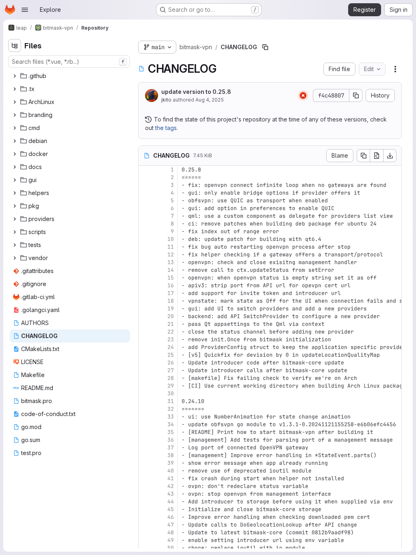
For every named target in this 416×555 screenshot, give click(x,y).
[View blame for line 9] (145, 231)
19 (170, 308)
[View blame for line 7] (145, 216)
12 (170, 254)
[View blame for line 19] (145, 308)
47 (170, 524)
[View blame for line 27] (145, 370)
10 (170, 239)
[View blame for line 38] (145, 455)
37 (170, 447)
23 (170, 339)
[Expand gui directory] (15, 180)
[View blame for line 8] (145, 224)
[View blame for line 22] (145, 332)
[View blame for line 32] (145, 409)
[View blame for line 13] (145, 262)
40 (170, 470)
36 (170, 439)
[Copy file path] (265, 47)
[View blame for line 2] (145, 177)
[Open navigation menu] (24, 9)
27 (170, 370)
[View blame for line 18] (145, 301)
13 (170, 262)
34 (170, 424)
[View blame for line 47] (145, 525)
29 (170, 385)
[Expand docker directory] (15, 154)
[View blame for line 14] (145, 270)
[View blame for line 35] (145, 432)
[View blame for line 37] (145, 447)
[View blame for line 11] (145, 247)
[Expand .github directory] (15, 76)
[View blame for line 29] (145, 386)
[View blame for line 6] (145, 208)
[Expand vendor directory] (15, 258)
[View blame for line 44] (145, 501)
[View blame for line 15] (145, 278)
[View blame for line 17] (145, 293)
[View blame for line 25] (145, 355)
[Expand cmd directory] (15, 128)
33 (170, 416)
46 (170, 517)
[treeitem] (70, 75)
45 (170, 509)
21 (170, 324)
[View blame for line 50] (145, 548)
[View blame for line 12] (145, 254)
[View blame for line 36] (145, 440)
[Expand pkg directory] (15, 206)
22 (170, 331)
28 (170, 378)
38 (170, 455)
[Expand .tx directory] (15, 89)
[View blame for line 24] (145, 347)
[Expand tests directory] (15, 245)
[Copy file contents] (363, 155)
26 (170, 362)
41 (170, 478)
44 (170, 501)
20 (170, 316)
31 (170, 401)
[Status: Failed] (303, 95)
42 (170, 486)
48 (170, 532)
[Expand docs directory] (15, 167)
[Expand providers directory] (15, 219)
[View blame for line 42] (145, 486)
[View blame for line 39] (145, 463)
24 (170, 347)
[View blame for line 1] (145, 169)
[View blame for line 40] (145, 471)
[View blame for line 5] (145, 200)
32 (170, 408)
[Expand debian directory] (15, 141)
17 (170, 293)
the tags (166, 127)
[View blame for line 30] (145, 393)
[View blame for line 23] (145, 339)
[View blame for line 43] (145, 494)
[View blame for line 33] (145, 417)
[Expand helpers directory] (15, 193)
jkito (166, 100)
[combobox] (69, 61)
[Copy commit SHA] (355, 95)
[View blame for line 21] (145, 324)
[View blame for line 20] (145, 316)
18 (170, 300)
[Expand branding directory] (15, 115)
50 (170, 547)
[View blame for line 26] (145, 362)
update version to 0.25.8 (196, 91)
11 (170, 246)
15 (170, 277)
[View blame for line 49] (145, 540)
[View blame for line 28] (145, 378)
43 (170, 493)
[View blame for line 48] (145, 532)
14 (170, 270)
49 (170, 540)
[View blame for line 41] (145, 478)
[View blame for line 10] (145, 239)
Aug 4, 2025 (209, 100)
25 (170, 354)
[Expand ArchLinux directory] (15, 102)
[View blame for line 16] (145, 285)
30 (170, 393)
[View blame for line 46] (145, 517)
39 (170, 463)
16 (170, 285)
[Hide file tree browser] (14, 45)
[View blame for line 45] (145, 509)
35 (170, 432)
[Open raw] (376, 155)
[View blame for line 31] (145, 401)
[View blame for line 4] (145, 193)
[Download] (390, 155)
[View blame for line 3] (145, 185)
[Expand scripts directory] (15, 232)
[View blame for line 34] (145, 424)
